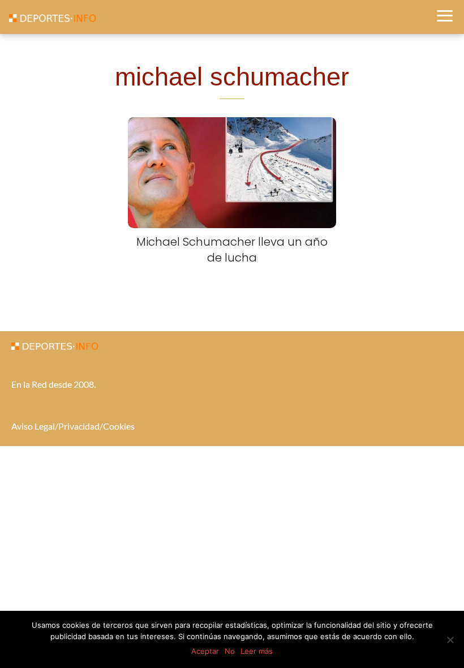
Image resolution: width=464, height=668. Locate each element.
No (230, 651)
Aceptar (205, 651)
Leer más (256, 651)
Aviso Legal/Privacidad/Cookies (73, 426)
